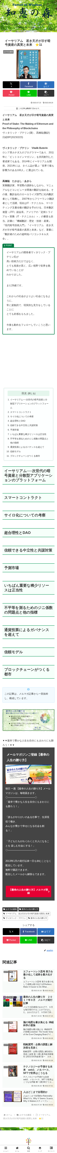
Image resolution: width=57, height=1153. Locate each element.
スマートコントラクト (20, 412)
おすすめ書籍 (11, 909)
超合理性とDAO (17, 421)
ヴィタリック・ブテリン (16, 918)
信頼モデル (15, 451)
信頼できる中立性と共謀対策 (24, 425)
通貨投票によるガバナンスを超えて (27, 447)
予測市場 (14, 430)
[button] (45, 93)
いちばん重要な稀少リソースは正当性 (28, 434)
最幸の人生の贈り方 (30, 909)
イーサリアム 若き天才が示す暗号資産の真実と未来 (27, 914)
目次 (24, 393)
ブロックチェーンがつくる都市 (25, 456)
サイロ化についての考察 (22, 416)
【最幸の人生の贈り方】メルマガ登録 (28, 891)
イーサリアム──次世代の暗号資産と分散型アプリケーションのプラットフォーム (29, 403)
